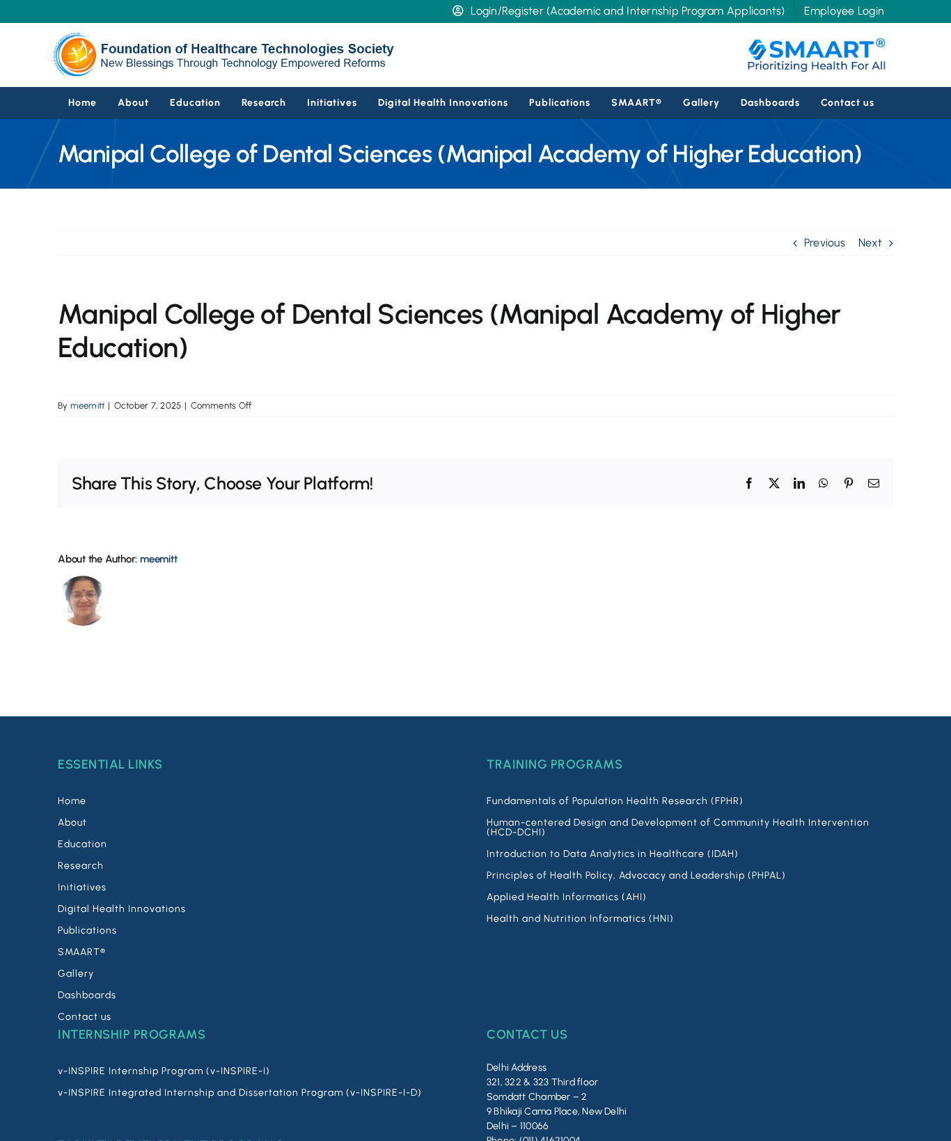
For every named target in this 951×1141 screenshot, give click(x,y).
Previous (824, 242)
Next (870, 242)
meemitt (87, 405)
